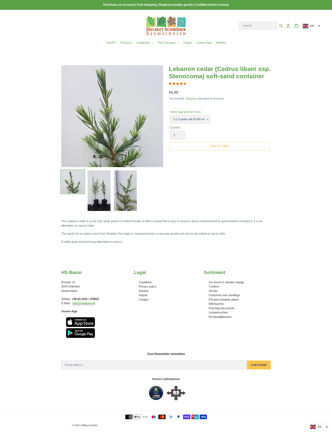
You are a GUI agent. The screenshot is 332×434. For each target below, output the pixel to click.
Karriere (144, 290)
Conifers (214, 286)
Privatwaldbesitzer (220, 316)
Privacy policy (147, 286)
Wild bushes (216, 303)
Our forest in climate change (226, 282)
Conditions (145, 282)
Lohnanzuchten (218, 312)
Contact (144, 299)
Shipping (191, 98)
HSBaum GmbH (89, 425)
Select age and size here (185, 111)
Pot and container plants (224, 299)
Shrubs (213, 290)
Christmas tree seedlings (224, 295)
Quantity (175, 127)
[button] (310, 26)
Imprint (143, 295)
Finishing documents (222, 308)
